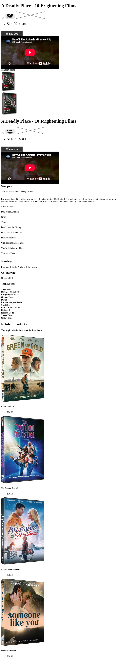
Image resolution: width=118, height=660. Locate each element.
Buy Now (13, 34)
